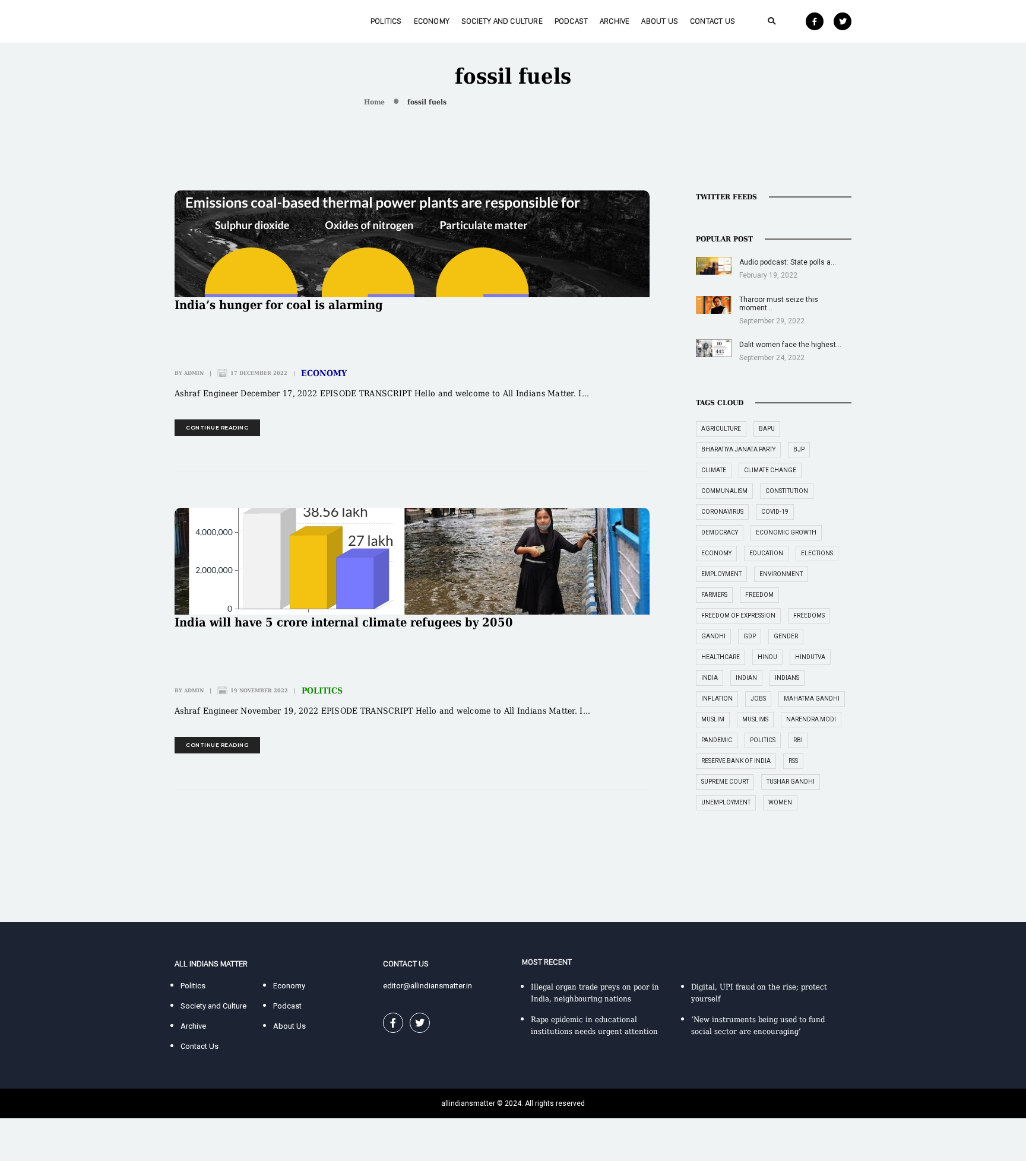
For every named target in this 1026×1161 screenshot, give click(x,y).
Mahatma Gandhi (812, 698)
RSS (793, 761)
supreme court (725, 781)
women (780, 802)
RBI (798, 740)
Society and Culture (502, 21)
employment (721, 574)
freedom (759, 594)
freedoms (809, 615)
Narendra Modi (811, 719)
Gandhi (713, 636)
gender (786, 636)
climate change (770, 470)
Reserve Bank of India (736, 761)
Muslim (712, 719)
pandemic (716, 740)
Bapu (767, 428)
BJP (799, 449)
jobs (758, 698)
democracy (719, 532)
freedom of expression (738, 615)
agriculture (721, 428)
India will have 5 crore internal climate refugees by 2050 (344, 622)
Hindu (767, 657)
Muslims (755, 719)
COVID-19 (774, 511)
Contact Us (712, 21)
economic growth (786, 532)
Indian (746, 678)
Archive (614, 21)
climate (713, 470)
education (766, 553)
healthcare (720, 657)
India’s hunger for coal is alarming (279, 305)
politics (762, 740)
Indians (787, 678)
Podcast (571, 21)
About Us (659, 21)
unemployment (725, 802)
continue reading (217, 427)
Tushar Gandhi (791, 781)
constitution (786, 491)
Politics (386, 21)
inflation (717, 698)
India (709, 678)
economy (716, 553)
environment (781, 574)
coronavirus (722, 511)
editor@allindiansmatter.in (427, 985)
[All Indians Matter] (211, 20)
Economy (431, 21)
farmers (714, 594)
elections (817, 553)
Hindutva (810, 657)
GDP (749, 636)
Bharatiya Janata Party (738, 449)
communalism (724, 491)
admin (194, 373)
